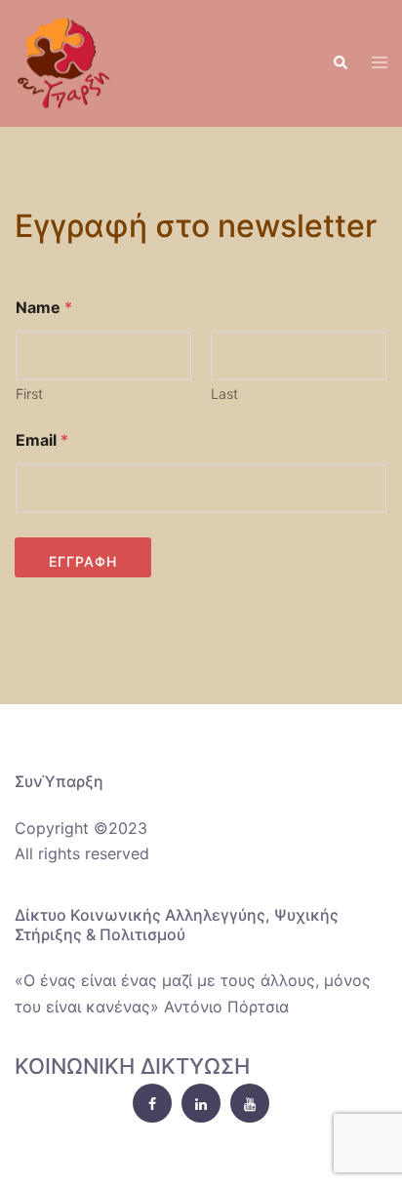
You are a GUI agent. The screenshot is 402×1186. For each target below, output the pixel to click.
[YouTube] (249, 1103)
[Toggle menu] (379, 63)
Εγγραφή (83, 561)
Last (224, 393)
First (29, 393)
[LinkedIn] (201, 1103)
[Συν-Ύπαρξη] (63, 61)
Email (42, 440)
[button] (339, 63)
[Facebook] (152, 1103)
